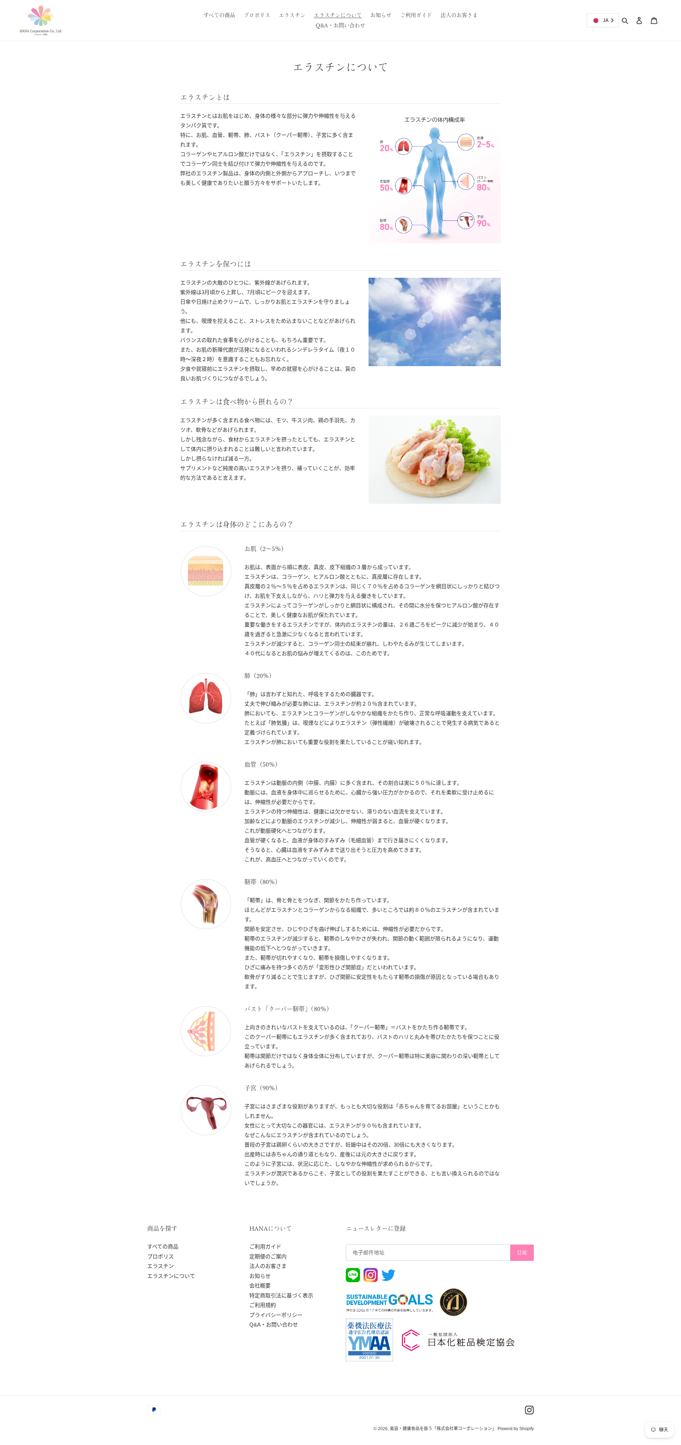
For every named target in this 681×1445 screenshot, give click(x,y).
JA (606, 20)
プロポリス (160, 1256)
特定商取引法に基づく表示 (281, 1295)
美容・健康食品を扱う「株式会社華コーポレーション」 (443, 1428)
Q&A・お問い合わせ (273, 1325)
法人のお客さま (268, 1266)
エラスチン (160, 1266)
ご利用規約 (262, 1305)
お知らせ (260, 1276)
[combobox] (603, 20)
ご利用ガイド (265, 1246)
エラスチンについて (171, 1276)
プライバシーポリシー (276, 1315)
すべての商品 (162, 1246)
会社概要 (260, 1286)
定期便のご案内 (268, 1256)
